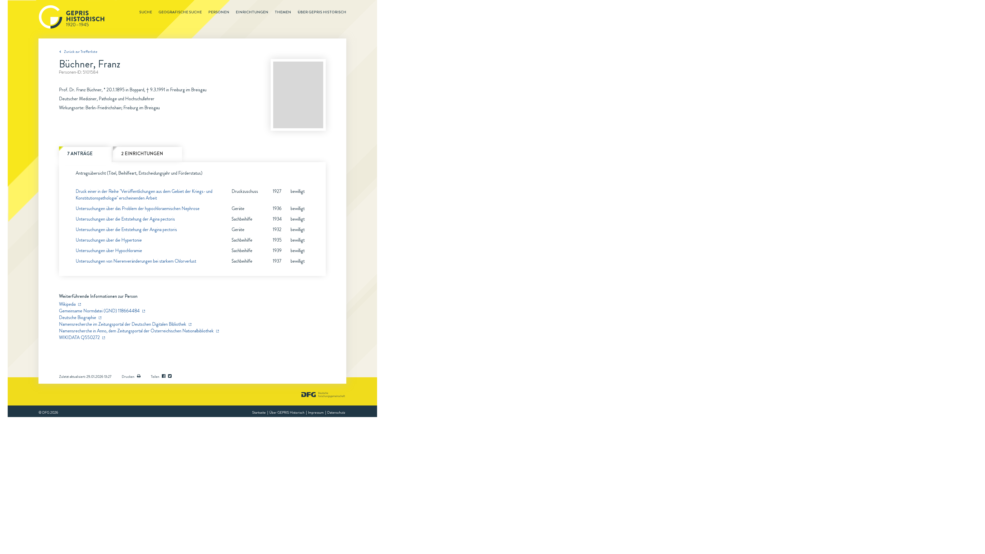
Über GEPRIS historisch (322, 12)
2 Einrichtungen (142, 153)
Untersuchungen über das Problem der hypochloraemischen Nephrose (138, 208)
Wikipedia (67, 304)
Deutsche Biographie (77, 317)
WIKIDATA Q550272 (79, 337)
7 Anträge (80, 153)
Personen (218, 12)
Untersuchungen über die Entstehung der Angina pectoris (126, 229)
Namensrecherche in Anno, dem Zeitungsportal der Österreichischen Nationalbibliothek (136, 331)
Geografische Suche (180, 12)
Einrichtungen (252, 12)
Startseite (259, 412)
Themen (283, 12)
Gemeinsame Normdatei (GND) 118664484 (99, 311)
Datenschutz (336, 412)
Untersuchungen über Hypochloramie (109, 250)
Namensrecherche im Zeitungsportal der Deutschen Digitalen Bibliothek (122, 324)
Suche (145, 12)
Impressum (316, 412)
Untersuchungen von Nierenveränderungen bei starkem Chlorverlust (136, 261)
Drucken (128, 376)
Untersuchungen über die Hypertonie (109, 240)
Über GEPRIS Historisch (286, 412)
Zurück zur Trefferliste (80, 51)
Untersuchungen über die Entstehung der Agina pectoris (125, 219)
